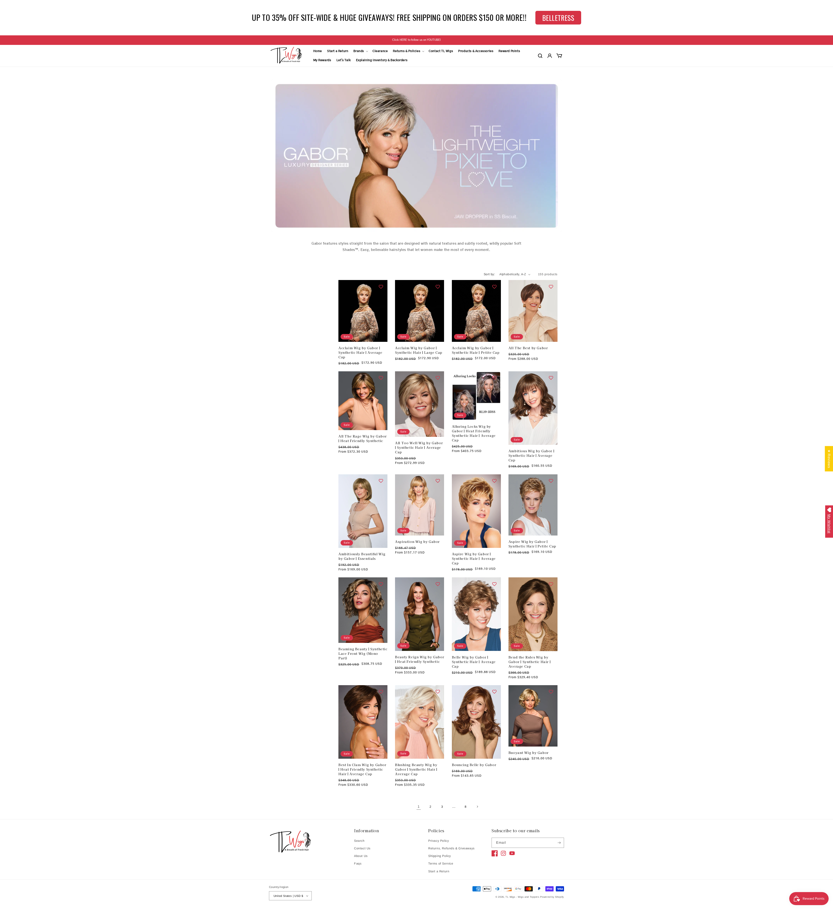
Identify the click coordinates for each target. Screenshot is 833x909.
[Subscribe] (559, 843)
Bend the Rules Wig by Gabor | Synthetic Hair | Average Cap (529, 661)
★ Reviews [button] (829, 458)
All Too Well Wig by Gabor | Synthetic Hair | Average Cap (419, 447)
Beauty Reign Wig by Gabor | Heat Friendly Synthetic (419, 659)
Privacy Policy (438, 840)
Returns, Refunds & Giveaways (451, 848)
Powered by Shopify (552, 897)
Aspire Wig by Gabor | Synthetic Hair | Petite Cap (532, 543)
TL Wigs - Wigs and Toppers (522, 897)
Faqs (357, 863)
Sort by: (489, 274)
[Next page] (477, 806)
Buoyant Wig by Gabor (528, 752)
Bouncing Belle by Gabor (474, 764)
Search (359, 840)
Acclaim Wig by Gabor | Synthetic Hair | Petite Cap (476, 350)
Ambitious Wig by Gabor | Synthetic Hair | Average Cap (531, 455)
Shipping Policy (439, 856)
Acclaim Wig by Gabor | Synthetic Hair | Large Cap (418, 350)
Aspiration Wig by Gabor (417, 541)
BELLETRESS (558, 18)
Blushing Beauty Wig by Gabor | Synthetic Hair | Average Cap (416, 769)
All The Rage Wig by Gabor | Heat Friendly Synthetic (362, 438)
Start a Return (438, 871)
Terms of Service (440, 863)
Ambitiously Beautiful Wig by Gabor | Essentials (361, 556)
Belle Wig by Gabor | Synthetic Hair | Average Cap (474, 661)
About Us (361, 856)
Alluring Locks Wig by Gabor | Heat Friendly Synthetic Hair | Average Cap (474, 433)
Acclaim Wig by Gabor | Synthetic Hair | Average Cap (360, 352)
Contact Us (362, 848)
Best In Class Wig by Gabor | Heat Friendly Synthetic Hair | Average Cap (362, 769)
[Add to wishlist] (381, 286)
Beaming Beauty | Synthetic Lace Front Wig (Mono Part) (362, 653)
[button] (360, 51)
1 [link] (419, 806)
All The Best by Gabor (528, 348)
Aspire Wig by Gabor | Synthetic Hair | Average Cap (474, 558)
